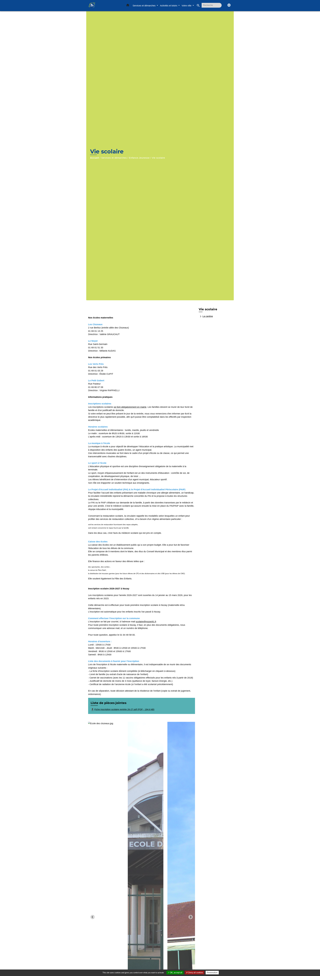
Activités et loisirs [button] (169, 5)
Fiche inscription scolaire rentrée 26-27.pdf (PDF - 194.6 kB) (122, 709)
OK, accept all (175, 973)
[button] (128, 5)
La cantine (206, 316)
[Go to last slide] (92, 917)
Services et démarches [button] (144, 5)
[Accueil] (103, 5)
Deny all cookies (195, 973)
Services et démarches (114, 158)
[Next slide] (190, 917)
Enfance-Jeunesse (139, 158)
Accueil (94, 158)
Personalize (212, 973)
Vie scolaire (158, 158)
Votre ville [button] (187, 5)
